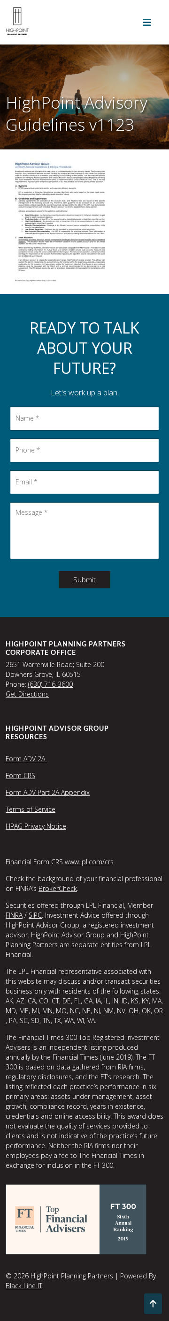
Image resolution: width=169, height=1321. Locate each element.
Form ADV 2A (26, 758)
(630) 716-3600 (50, 684)
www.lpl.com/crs (89, 861)
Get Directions (27, 694)
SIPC (35, 915)
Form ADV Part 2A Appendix (48, 792)
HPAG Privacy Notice (36, 826)
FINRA (14, 915)
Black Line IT (24, 1285)
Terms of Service (30, 809)
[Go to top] (153, 1303)
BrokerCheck (57, 888)
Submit (84, 579)
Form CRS (20, 775)
